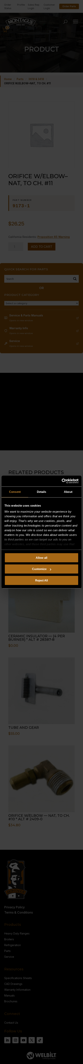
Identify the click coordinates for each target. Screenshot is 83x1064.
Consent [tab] (15, 491)
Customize (39, 569)
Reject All (41, 580)
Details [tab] (41, 491)
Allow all (41, 557)
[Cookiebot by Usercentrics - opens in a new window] (62, 481)
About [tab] (68, 491)
